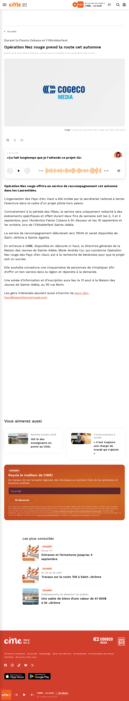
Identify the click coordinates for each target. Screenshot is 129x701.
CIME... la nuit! (93, 5)
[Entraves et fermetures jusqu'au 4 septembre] (31, 553)
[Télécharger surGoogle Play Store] (39, 676)
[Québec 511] (121, 644)
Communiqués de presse (101, 654)
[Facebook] (7, 140)
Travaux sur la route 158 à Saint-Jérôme (71, 577)
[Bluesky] (25, 665)
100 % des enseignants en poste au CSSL (41, 443)
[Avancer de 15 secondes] (27, 171)
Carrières (9, 657)
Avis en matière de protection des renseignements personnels (77, 511)
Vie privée (32, 654)
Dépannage (45, 654)
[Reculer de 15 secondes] (10, 171)
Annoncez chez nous (26, 657)
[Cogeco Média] (103, 642)
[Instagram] (12, 665)
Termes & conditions (14, 654)
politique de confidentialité (47, 515)
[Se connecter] (124, 4)
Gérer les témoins (62, 654)
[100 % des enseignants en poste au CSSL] (18, 438)
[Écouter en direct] (75, 4)
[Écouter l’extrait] (19, 171)
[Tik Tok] (19, 665)
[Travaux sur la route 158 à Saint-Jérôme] (31, 575)
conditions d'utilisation (81, 515)
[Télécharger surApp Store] (14, 676)
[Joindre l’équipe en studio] (109, 4)
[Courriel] (21, 140)
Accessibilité (79, 654)
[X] (32, 665)
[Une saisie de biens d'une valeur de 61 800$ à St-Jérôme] (31, 596)
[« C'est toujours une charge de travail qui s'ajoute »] (81, 438)
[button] (16, 694)
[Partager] (119, 171)
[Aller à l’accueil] (18, 5)
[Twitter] (14, 140)
